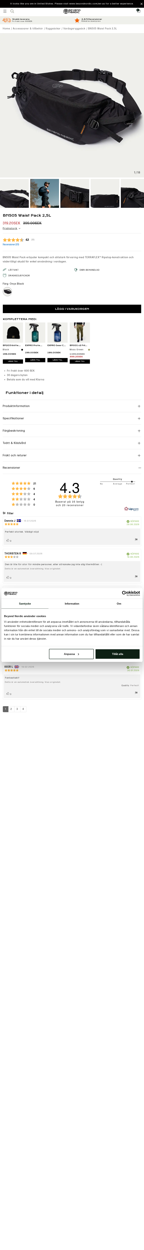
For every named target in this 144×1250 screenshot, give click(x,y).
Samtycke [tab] (25, 603)
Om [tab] (119, 603)
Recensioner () (11, 244)
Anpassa (69, 653)
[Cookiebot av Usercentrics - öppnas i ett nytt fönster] (124, 593)
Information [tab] (72, 603)
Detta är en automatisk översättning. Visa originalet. (33, 569)
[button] (72, 4)
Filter (10, 513)
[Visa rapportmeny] (136, 540)
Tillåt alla (117, 653)
